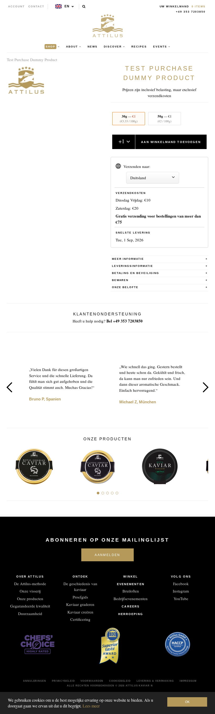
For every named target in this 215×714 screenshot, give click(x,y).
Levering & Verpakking (155, 681)
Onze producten (30, 598)
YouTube (181, 598)
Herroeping (130, 614)
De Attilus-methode (30, 583)
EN (67, 6)
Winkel (130, 576)
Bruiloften (130, 591)
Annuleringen (34, 681)
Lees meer (91, 705)
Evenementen (130, 584)
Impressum (188, 681)
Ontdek (80, 576)
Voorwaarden (91, 681)
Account (16, 6)
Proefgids (80, 597)
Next (205, 387)
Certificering (80, 619)
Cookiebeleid (120, 681)
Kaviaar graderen (80, 604)
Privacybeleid (63, 681)
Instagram (181, 591)
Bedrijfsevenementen (131, 598)
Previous (9, 387)
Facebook (181, 583)
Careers (130, 606)
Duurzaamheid (30, 613)
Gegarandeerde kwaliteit (30, 606)
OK (187, 702)
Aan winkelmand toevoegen (171, 142)
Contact (36, 6)
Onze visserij (30, 591)
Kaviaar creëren (80, 612)
